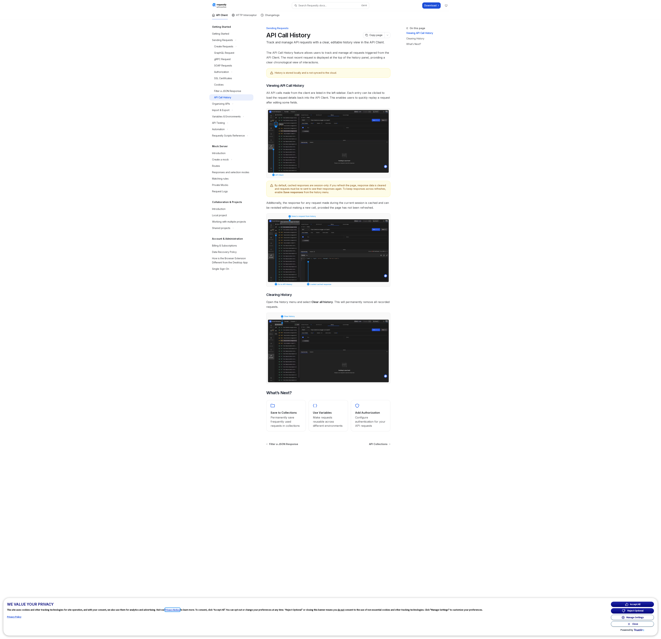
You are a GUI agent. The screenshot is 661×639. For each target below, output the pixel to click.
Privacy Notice (172, 609)
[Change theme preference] (446, 5)
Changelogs (272, 15)
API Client (222, 15)
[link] (286, 415)
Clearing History (415, 38)
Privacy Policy (14, 616)
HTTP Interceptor (246, 15)
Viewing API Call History (419, 33)
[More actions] (387, 35)
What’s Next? (413, 44)
